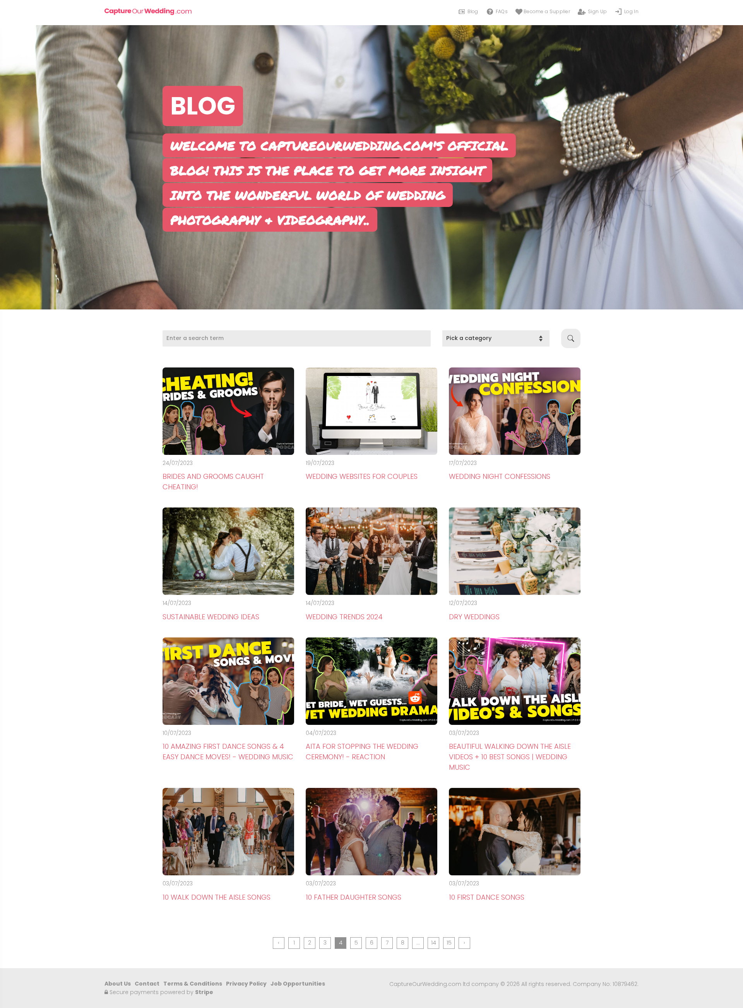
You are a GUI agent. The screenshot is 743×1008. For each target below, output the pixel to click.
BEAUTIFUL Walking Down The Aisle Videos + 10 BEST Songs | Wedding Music (510, 756)
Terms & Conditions (192, 983)
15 (449, 942)
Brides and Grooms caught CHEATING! (213, 482)
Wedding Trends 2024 (344, 617)
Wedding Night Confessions (499, 476)
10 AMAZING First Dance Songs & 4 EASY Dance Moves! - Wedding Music (228, 751)
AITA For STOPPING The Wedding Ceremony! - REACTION (362, 751)
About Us (117, 983)
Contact (147, 983)
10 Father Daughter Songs (353, 897)
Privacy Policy (246, 983)
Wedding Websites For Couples (362, 476)
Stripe (204, 992)
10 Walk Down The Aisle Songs (216, 897)
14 (433, 942)
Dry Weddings (474, 617)
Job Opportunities (297, 983)
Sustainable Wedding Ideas (211, 617)
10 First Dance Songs (486, 897)
